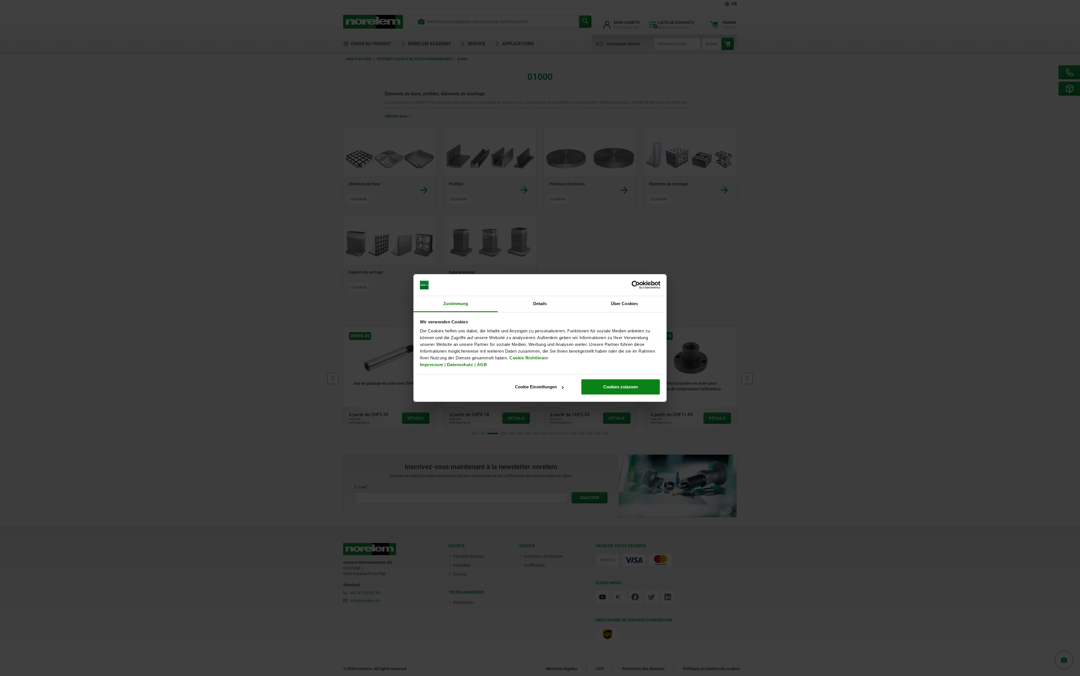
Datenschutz (460, 364)
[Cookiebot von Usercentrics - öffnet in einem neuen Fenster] (635, 285)
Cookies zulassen (620, 386)
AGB (482, 364)
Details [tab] (540, 303)
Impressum (431, 364)
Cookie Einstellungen (536, 386)
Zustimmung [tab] (455, 303)
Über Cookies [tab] (624, 303)
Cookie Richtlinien (528, 357)
